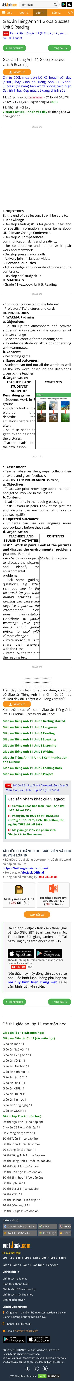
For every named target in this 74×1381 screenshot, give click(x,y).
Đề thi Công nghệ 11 (16, 1205)
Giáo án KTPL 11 (13, 1088)
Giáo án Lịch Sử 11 (15, 1077)
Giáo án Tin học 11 (15, 1099)
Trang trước (15, 48)
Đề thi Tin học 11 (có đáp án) (22, 1200)
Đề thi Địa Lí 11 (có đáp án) (21, 1189)
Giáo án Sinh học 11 (16, 1072)
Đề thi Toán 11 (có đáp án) (20, 1138)
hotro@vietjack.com (26, 1330)
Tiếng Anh (52, 1265)
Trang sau (58, 48)
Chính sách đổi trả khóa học (19, 1289)
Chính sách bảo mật (15, 1278)
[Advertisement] (37, 169)
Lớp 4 (19, 1257)
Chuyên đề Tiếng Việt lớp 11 (21, 1127)
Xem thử (19, 72)
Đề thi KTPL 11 (12, 1194)
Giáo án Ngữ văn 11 (16, 1049)
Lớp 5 (28, 1257)
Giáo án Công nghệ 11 (17, 1105)
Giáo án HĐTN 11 (14, 1094)
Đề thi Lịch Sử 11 (14, 1183)
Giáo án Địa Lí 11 (14, 1083)
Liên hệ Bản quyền (14, 1299)
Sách (46, 1226)
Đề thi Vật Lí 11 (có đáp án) (21, 1166)
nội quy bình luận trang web (32, 982)
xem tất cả (37, 914)
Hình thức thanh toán (16, 1284)
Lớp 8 (53, 1257)
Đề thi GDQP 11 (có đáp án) (21, 1211)
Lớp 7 (45, 1257)
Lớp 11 (40, 12)
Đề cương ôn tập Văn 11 (19, 1133)
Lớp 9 (8, 12)
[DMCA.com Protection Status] (51, 1376)
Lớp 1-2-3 (8, 1257)
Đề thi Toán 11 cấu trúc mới (21, 1144)
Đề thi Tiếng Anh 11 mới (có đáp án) (27, 1161)
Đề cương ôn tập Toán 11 (19, 1150)
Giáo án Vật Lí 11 (14, 1061)
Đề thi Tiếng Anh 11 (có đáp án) (24, 1155)
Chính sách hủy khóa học (18, 1294)
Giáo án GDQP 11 (14, 1111)
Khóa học (49, 1233)
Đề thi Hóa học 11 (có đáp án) (23, 1172)
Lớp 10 (24, 12)
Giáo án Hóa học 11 (16, 1066)
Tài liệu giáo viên (19, 1233)
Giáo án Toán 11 (13, 1044)
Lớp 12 (56, 12)
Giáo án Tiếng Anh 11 (17, 1055)
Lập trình (38, 1265)
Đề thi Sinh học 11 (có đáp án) (23, 1177)
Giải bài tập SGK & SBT (22, 1226)
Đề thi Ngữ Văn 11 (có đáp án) (23, 1122)
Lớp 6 (36, 1257)
